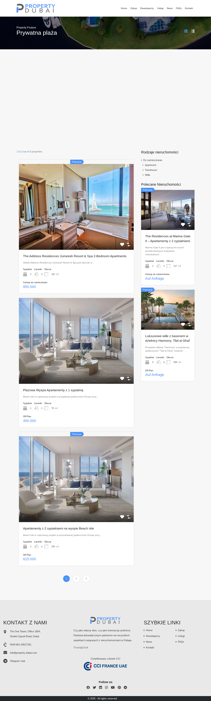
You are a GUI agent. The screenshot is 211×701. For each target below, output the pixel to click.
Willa (147, 174)
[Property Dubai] (36, 11)
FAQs (179, 8)
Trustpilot (81, 647)
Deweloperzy (147, 8)
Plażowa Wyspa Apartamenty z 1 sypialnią (53, 390)
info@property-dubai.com (23, 652)
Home (124, 8)
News (170, 8)
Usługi (160, 8)
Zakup (133, 8)
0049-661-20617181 (20, 644)
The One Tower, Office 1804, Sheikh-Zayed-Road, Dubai (25, 634)
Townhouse (151, 170)
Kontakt (189, 8)
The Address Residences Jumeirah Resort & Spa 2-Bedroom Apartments (74, 256)
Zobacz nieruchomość (76, 232)
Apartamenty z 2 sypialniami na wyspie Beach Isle (58, 528)
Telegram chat (17, 661)
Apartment (150, 165)
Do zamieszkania (152, 160)
